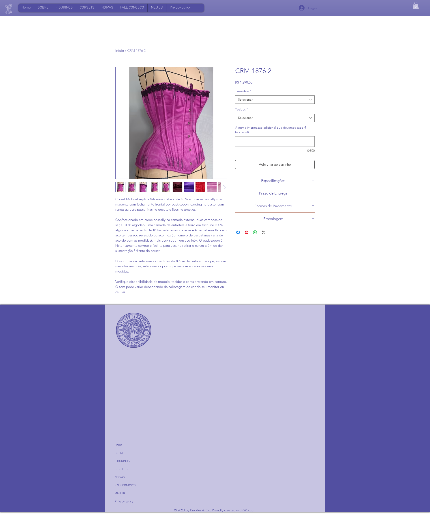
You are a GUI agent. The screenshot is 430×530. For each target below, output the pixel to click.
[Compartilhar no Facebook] (238, 232)
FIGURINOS (122, 461)
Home (119, 445)
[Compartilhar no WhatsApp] (255, 232)
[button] (156, 8)
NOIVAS (120, 477)
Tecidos (241, 109)
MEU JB (120, 493)
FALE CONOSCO (125, 485)
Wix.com (249, 510)
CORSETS (121, 469)
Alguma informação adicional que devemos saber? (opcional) (270, 129)
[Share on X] (263, 232)
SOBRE (119, 453)
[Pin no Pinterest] (246, 232)
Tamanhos (243, 91)
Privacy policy (124, 502)
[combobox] (275, 99)
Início (119, 50)
